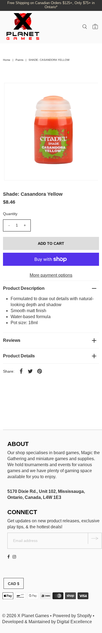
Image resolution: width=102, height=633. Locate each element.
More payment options (51, 275)
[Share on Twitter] (30, 371)
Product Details (19, 356)
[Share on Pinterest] (39, 371)
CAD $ (13, 583)
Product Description (24, 288)
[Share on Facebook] (21, 371)
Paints (19, 59)
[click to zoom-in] (89, 92)
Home (6, 59)
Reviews (11, 340)
